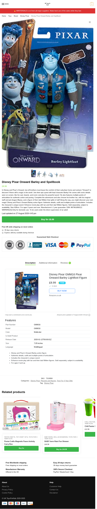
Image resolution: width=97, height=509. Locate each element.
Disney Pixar (24, 16)
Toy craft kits (22, 437)
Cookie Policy (7, 493)
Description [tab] (30, 263)
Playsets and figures (48, 381)
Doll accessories (61, 437)
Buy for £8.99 (47, 219)
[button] (91, 4)
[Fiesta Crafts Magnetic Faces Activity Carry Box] (21, 415)
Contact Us (54, 490)
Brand (16, 16)
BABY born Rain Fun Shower (56, 441)
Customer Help (55, 486)
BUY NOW (62, 291)
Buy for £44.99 (61, 449)
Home (4, 16)
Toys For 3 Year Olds (65, 381)
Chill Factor (90, 422)
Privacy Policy (7, 490)
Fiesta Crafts (9, 437)
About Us (5, 486)
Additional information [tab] (48, 263)
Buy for (21, 448)
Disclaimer (54, 493)
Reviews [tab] (65, 263)
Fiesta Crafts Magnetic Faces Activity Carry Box (19, 442)
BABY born (48, 437)
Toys (10, 16)
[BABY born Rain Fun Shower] (62, 415)
